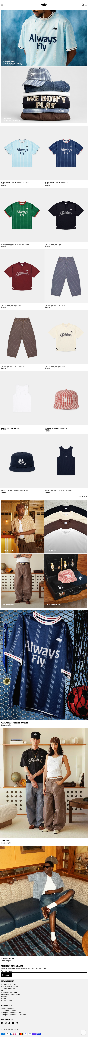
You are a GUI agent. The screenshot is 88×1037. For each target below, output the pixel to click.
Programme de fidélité (9, 986)
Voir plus (81, 496)
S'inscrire (5, 975)
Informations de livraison (10, 994)
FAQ (2, 990)
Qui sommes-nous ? (8, 984)
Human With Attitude (12, 1029)
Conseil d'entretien (8, 988)
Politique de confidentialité (11, 1013)
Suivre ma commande (9, 992)
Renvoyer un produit (8, 998)
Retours (4, 996)
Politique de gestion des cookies (13, 1015)
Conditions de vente (8, 1011)
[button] (83, 5)
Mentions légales (7, 1008)
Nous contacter (6, 1000)
